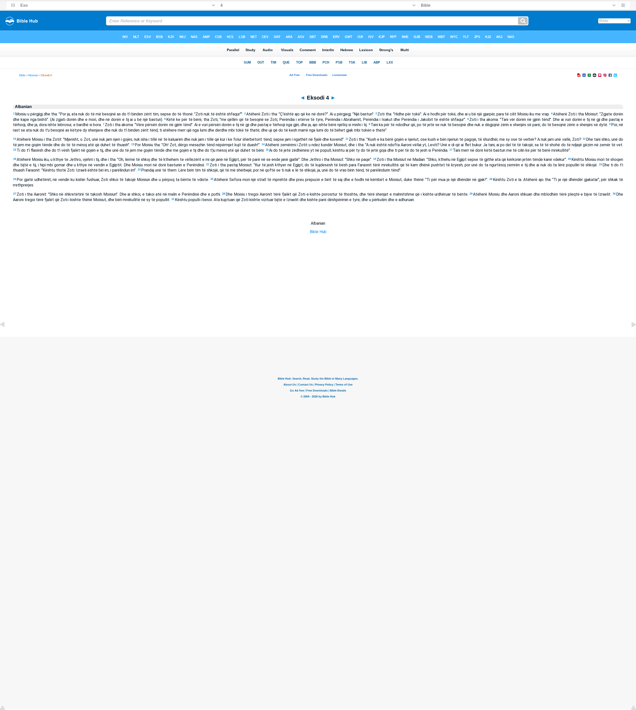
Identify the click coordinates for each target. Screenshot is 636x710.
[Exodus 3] (6, 335)
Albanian (33, 75)
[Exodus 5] (630, 335)
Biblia (22, 75)
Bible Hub (318, 231)
